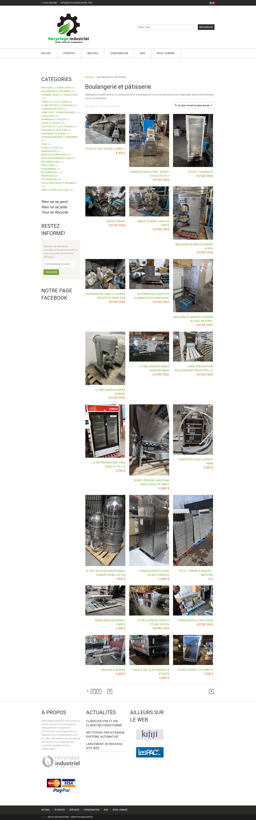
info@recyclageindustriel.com (76, 3)
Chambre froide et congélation (59, 94)
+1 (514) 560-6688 (49, 3)
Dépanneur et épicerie (53, 119)
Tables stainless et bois (55, 190)
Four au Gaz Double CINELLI (105, 148)
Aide (142, 53)
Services (92, 53)
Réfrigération (49, 172)
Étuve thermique (200, 172)
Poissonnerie (48, 169)
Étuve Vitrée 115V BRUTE (195, 670)
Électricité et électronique (57, 126)
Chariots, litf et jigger (54, 101)
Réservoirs (47, 176)
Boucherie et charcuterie (56, 87)
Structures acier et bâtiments (59, 183)
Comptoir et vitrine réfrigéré (58, 112)
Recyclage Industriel (58, 817)
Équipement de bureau (53, 133)
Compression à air (51, 109)
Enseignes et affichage (54, 130)
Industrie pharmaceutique (56, 158)
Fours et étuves (50, 147)
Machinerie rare (50, 161)
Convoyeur (47, 116)
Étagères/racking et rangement (59, 137)
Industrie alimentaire (53, 154)
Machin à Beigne (113, 670)
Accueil (46, 53)
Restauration (49, 179)
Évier (44, 144)
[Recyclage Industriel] (71, 26)
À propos (69, 53)
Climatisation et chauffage (57, 105)
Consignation (119, 53)
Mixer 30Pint (116, 221)
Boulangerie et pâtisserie (56, 91)
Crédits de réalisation (82, 817)
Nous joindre (165, 53)
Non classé (47, 165)
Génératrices (49, 151)
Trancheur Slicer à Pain (195, 620)
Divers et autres (50, 123)
